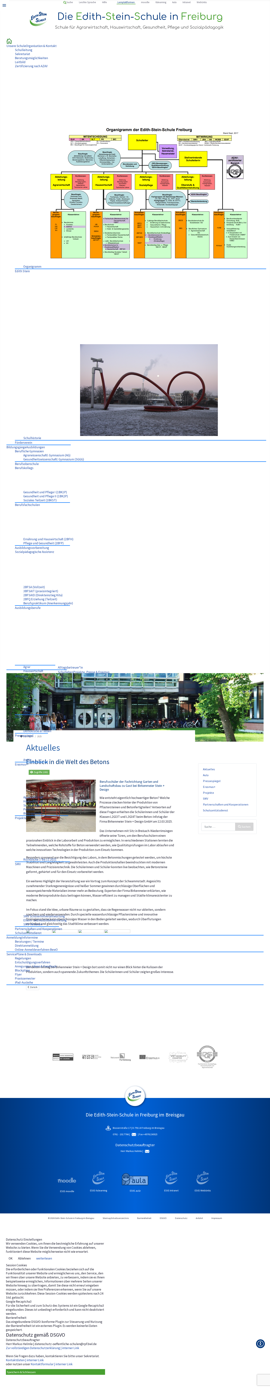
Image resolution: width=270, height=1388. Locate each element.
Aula (174, 2)
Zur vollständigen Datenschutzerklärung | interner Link (42, 1348)
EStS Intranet (171, 1190)
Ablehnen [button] (24, 1258)
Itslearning (161, 2)
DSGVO (163, 1218)
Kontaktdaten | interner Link (25, 1360)
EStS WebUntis (203, 1190)
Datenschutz (181, 1218)
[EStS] (135, 1104)
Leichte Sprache (87, 2)
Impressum (216, 1218)
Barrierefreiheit (144, 1218)
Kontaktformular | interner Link (52, 1364)
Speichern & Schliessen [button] (21, 1372)
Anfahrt (199, 1218)
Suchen (246, 826)
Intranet (187, 2)
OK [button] (10, 1258)
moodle (145, 2)
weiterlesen (44, 1258)
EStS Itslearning (98, 1190)
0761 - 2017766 (121, 1134)
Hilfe (104, 2)
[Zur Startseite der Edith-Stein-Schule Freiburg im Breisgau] (38, 19)
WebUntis (202, 2)
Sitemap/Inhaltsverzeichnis (116, 1218)
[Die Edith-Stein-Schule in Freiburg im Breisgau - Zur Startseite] (9, 41)
